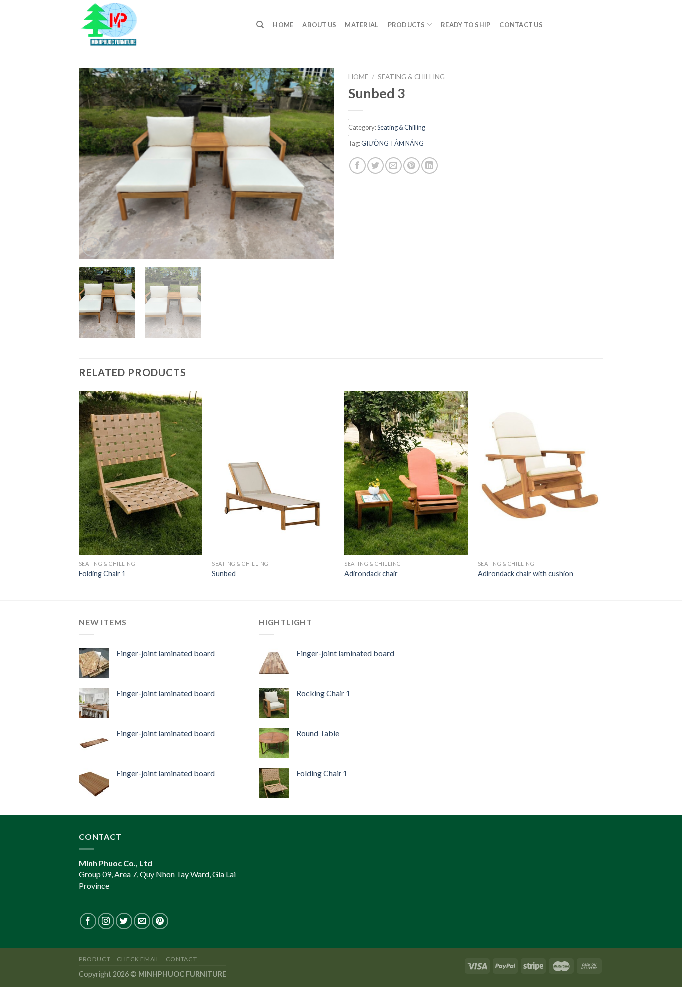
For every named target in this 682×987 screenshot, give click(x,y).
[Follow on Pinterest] (160, 921)
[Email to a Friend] (393, 165)
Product (94, 959)
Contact (181, 959)
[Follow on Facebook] (88, 921)
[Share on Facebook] (357, 165)
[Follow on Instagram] (106, 921)
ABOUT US (319, 25)
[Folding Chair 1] (140, 473)
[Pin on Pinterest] (411, 165)
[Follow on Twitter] (124, 921)
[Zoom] (92, 247)
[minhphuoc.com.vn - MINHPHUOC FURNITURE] (160, 24)
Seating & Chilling (411, 77)
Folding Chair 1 (102, 573)
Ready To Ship (465, 25)
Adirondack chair (371, 573)
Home (358, 77)
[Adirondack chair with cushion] (539, 473)
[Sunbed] (273, 473)
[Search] (260, 24)
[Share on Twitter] (375, 165)
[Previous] (96, 163)
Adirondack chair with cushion (525, 573)
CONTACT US (521, 25)
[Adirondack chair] (406, 473)
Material (361, 25)
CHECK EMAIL (138, 959)
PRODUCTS (406, 25)
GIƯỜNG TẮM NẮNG (392, 143)
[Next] (316, 163)
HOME (283, 25)
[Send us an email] (142, 921)
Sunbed (224, 573)
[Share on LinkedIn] (429, 165)
